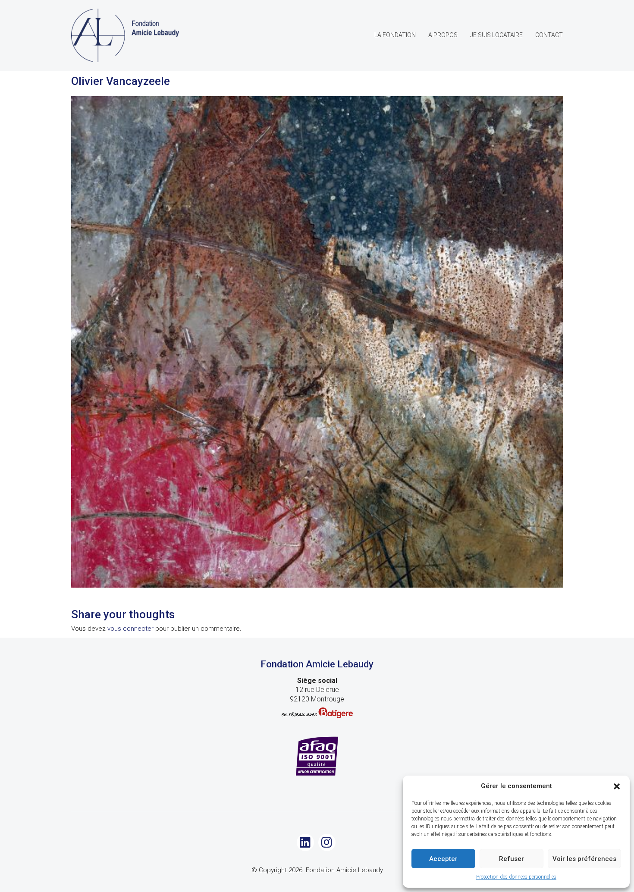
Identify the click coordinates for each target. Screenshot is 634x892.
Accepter (443, 859)
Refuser (511, 859)
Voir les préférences (584, 859)
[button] (616, 786)
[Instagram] (327, 842)
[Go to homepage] (125, 35)
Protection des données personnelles (516, 877)
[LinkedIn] (305, 842)
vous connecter (130, 628)
